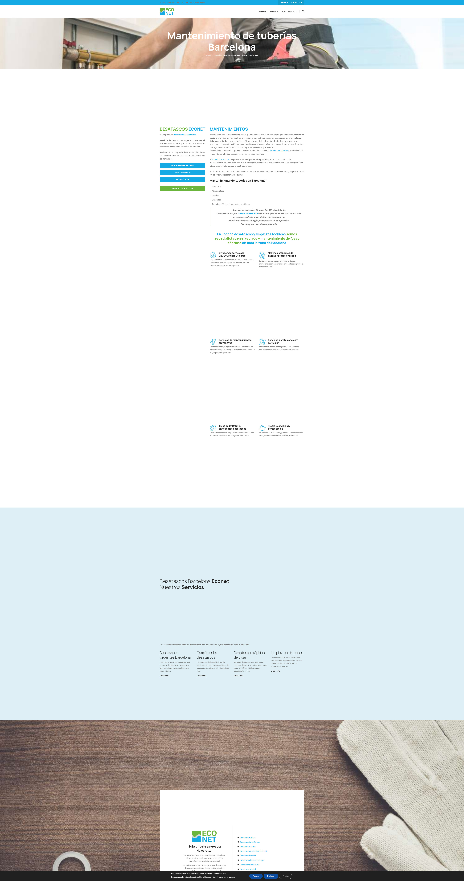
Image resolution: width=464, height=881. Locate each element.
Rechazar (271, 876)
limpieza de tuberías (278, 151)
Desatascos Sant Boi (247, 847)
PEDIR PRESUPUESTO (182, 172)
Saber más (164, 676)
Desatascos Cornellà (248, 856)
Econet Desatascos (221, 159)
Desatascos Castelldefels (249, 865)
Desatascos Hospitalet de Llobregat (253, 851)
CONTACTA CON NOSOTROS (182, 165)
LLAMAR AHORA (182, 179)
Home (208, 55)
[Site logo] (167, 11)
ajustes (231, 877)
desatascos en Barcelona (185, 135)
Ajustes (286, 876)
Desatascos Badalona (248, 838)
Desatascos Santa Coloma (250, 842)
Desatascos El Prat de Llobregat (252, 860)
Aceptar (256, 876)
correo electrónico (248, 213)
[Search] (303, 11)
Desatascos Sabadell (248, 869)
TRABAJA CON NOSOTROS (291, 2)
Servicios (218, 55)
